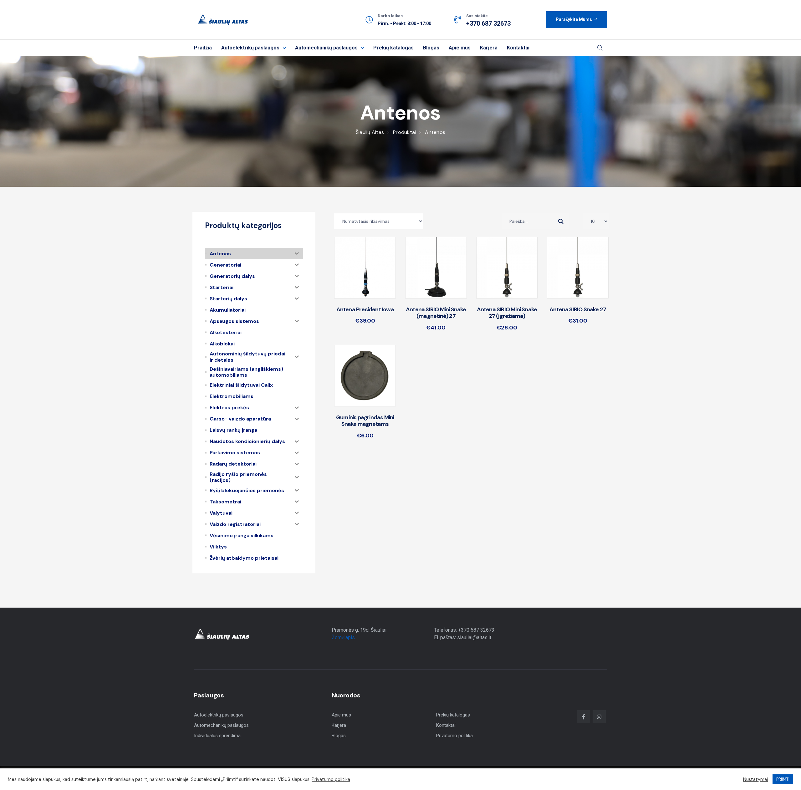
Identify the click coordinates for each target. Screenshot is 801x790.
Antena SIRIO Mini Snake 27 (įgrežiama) (507, 313)
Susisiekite (477, 15)
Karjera (488, 48)
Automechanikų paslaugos (326, 48)
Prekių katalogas (393, 48)
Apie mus (460, 48)
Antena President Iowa (365, 309)
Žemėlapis (343, 637)
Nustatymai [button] (755, 779)
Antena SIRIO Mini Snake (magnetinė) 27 (436, 313)
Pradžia (203, 48)
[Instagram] (599, 716)
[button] (576, 19)
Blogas (431, 48)
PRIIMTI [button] (782, 779)
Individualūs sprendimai (218, 735)
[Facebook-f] (583, 716)
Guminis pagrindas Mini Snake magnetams (365, 421)
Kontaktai (518, 48)
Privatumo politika (454, 735)
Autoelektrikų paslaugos (250, 48)
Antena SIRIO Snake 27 (577, 309)
